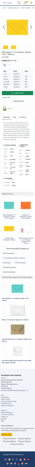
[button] (31, 2)
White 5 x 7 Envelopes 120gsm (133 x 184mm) (15, 320)
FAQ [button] (14, 117)
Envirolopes (7, 263)
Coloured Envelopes (13, 8)
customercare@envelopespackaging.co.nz (14, 390)
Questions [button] (22, 117)
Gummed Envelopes (9, 267)
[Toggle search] (18, 2)
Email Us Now (6, 434)
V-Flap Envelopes (20, 263)
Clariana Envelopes (9, 272)
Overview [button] (6, 117)
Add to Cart (19, 93)
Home (4, 8)
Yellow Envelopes (25, 8)
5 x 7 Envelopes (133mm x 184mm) (14, 258)
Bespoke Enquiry (19, 101)
